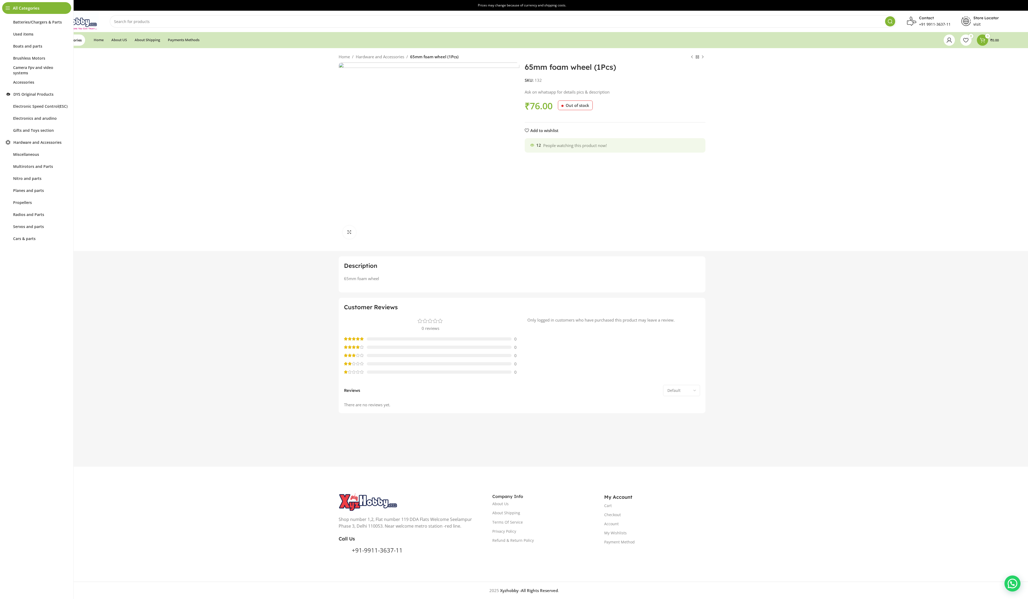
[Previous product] (692, 57)
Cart (608, 505)
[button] (1012, 583)
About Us (500, 503)
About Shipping (506, 512)
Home (344, 56)
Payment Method (619, 541)
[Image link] (368, 501)
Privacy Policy (504, 531)
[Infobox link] (980, 21)
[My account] (949, 40)
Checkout (612, 514)
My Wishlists (615, 532)
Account (611, 523)
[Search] (890, 21)
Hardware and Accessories (380, 56)
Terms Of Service (507, 522)
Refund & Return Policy (513, 540)
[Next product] (702, 57)
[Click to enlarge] (349, 232)
